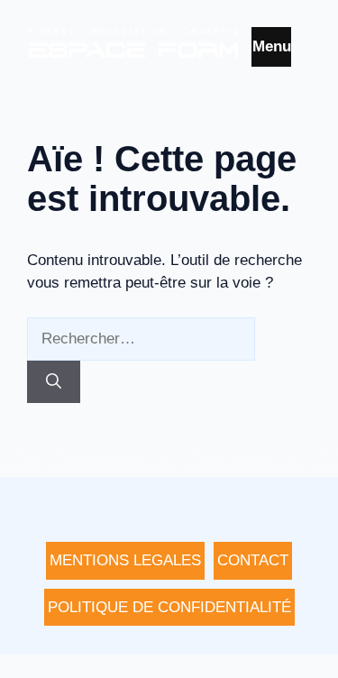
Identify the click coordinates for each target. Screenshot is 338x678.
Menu (271, 46)
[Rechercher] (53, 382)
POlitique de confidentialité (169, 607)
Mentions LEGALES (125, 560)
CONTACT (252, 560)
